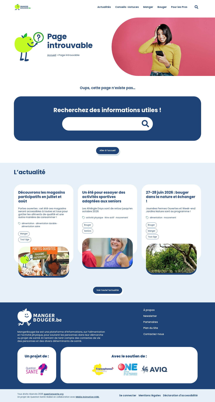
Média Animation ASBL (87, 397)
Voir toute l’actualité (108, 290)
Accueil (51, 55)
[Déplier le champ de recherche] (196, 7)
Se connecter (127, 395)
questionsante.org (53, 394)
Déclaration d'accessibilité (180, 395)
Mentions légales (150, 395)
